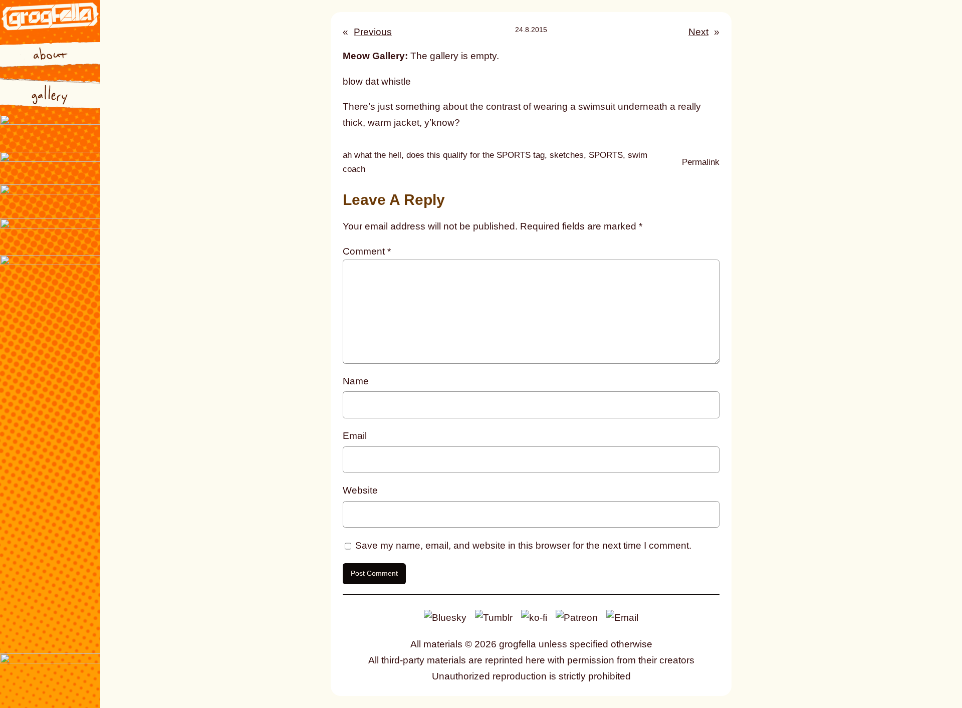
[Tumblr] (494, 617)
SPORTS (606, 155)
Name (356, 381)
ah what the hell (372, 155)
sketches (567, 155)
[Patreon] (577, 617)
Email (355, 435)
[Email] (622, 617)
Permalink (700, 163)
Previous (373, 32)
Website (360, 490)
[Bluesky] (445, 617)
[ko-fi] (534, 617)
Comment (367, 251)
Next (698, 32)
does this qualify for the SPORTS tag (475, 155)
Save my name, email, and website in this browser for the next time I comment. (523, 545)
